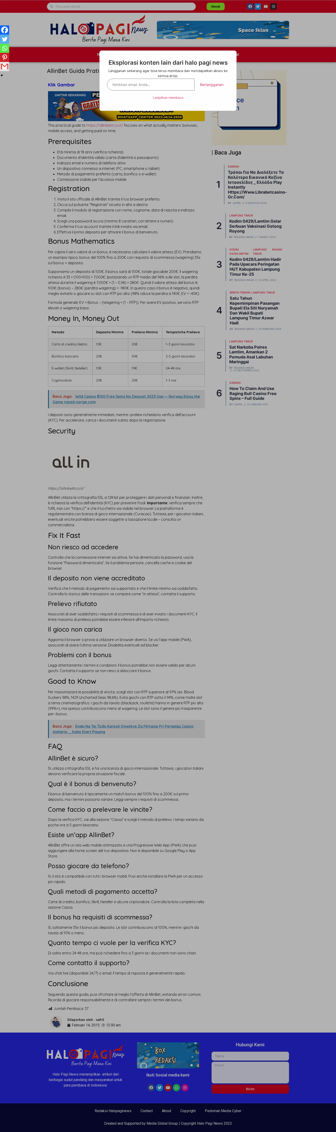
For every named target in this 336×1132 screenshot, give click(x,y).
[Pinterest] (4, 57)
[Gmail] (4, 66)
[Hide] (2, 75)
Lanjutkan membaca (168, 97)
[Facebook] (4, 30)
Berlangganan (212, 84)
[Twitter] (4, 39)
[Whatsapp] (4, 48)
